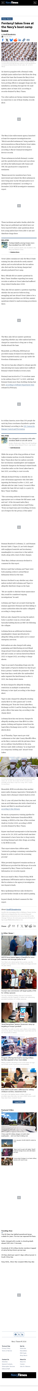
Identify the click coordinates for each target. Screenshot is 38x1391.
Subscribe (23, 1348)
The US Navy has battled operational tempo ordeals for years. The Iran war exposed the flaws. (18, 1235)
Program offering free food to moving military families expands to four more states (17, 1059)
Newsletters (23, 1351)
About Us (23, 1362)
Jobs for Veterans (25, 1366)
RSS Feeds (23, 1353)
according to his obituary (10, 809)
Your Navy (7, 19)
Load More (19, 1102)
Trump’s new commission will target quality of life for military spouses (18, 992)
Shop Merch (23, 1355)
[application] (19, 1122)
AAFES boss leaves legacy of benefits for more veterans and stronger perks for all (17, 958)
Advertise (5, 1362)
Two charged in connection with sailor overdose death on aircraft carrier (22, 439)
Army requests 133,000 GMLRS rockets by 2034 (24, 1141)
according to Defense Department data (20, 385)
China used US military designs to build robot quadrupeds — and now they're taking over (15, 1135)
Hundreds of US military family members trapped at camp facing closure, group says (18, 1249)
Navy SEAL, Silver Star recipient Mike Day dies (17, 1262)
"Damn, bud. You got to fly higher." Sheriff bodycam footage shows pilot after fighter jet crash (24, 1150)
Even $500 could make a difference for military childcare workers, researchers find (17, 1090)
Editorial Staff (6, 1369)
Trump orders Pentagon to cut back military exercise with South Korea (24, 1159)
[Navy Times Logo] (12, 2)
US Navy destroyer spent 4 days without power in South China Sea (18, 1256)
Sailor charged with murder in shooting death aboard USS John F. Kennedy (17, 1242)
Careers (22, 1364)
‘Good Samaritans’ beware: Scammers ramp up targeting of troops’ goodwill (17, 1025)
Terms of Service (7, 1351)
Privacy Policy (6, 1348)
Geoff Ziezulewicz (9, 34)
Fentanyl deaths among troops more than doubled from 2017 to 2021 (21, 244)
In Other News (7, 933)
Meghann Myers (14, 252)
